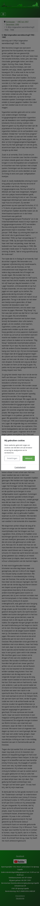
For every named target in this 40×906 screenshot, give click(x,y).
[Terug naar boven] (36, 901)
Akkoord (28, 458)
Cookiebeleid (20, 467)
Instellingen (12, 458)
